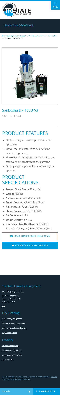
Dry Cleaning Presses (37, 36)
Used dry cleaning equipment (14, 328)
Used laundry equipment (12, 355)
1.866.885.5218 (46, 391)
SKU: (5, 116)
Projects (15, 292)
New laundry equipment (12, 350)
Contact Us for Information (31, 245)
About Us (6, 292)
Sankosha (52, 36)
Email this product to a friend (31, 236)
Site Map (54, 377)
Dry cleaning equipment (12, 318)
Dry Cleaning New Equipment (14, 36)
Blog (22, 292)
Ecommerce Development (12, 379)
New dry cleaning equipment (13, 323)
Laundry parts (7, 359)
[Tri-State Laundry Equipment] (16, 9)
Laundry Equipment (10, 345)
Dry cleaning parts (9, 332)
